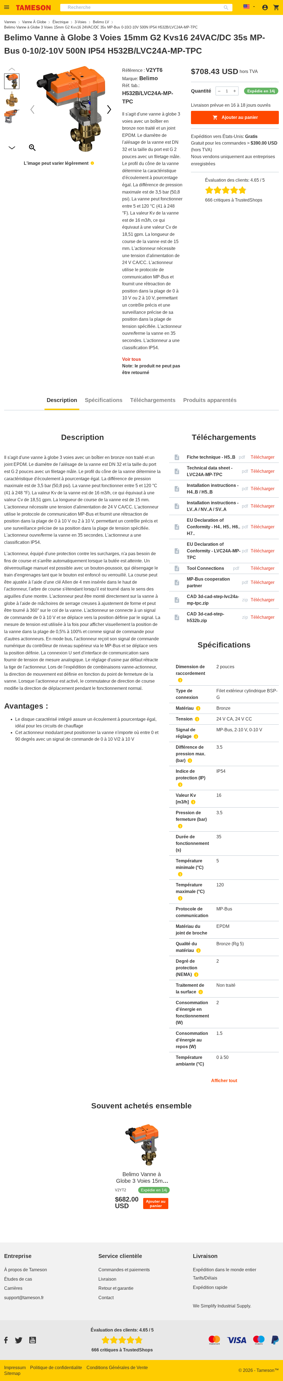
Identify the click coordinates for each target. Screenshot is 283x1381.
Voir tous (131, 359)
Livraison (107, 1279)
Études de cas (18, 1279)
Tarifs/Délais (205, 1278)
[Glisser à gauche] (109, 109)
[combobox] (146, 7)
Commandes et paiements (124, 1269)
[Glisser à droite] (32, 109)
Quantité (201, 91)
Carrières (13, 1288)
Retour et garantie (115, 1288)
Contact (106, 1297)
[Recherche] (227, 7)
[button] (7, 7)
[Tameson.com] (33, 7)
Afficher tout (224, 1080)
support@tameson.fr (24, 1297)
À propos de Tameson (25, 1269)
